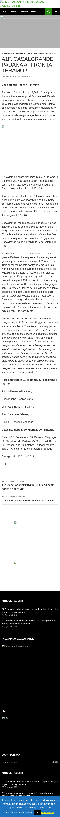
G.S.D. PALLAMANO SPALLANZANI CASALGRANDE (23, 11)
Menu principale (56, 11)
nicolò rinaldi (25, 76)
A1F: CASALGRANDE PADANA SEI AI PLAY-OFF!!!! (29, 499)
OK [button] (37, 812)
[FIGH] (30, 731)
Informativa (47, 812)
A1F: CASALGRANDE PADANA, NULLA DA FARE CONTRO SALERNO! (28, 485)
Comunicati (21, 53)
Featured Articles (38, 53)
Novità (53, 53)
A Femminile (8, 53)
